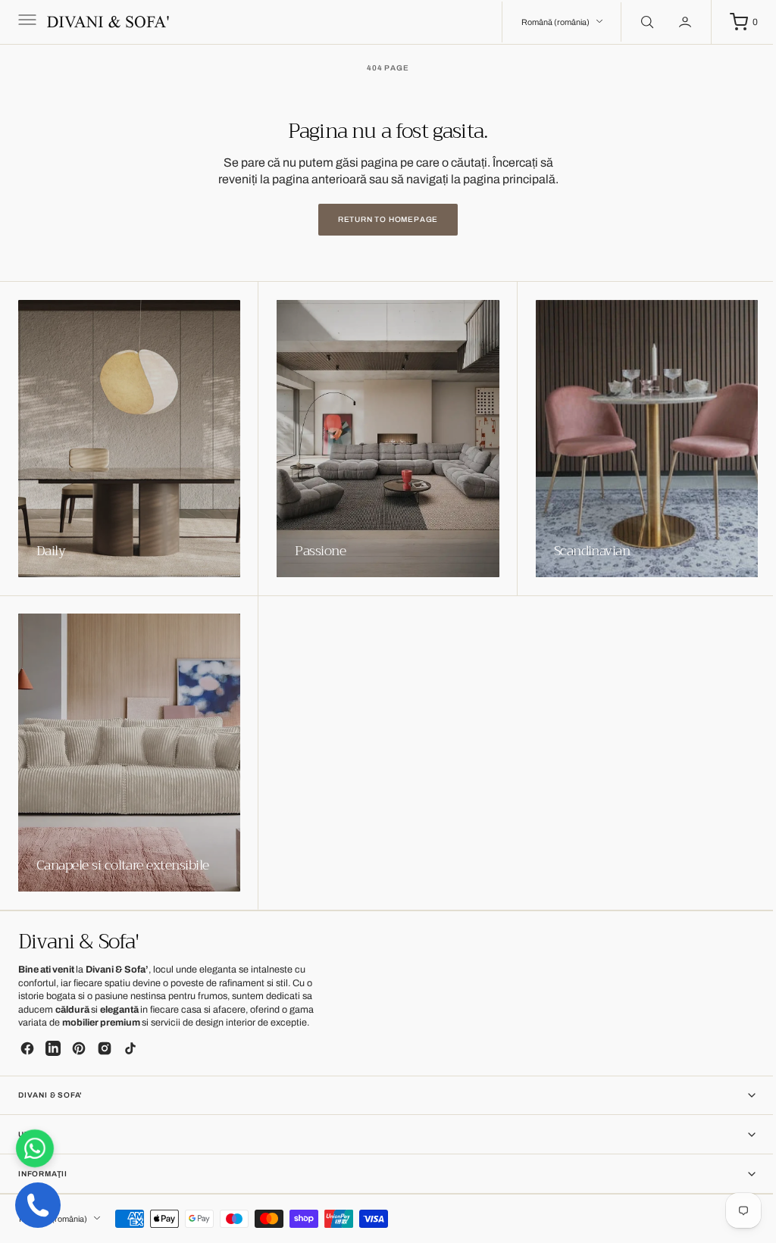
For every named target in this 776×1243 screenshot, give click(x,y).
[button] (25, 22)
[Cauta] (634, 22)
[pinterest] (79, 1048)
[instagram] (104, 1048)
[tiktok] (130, 1048)
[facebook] (27, 1048)
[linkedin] (53, 1048)
